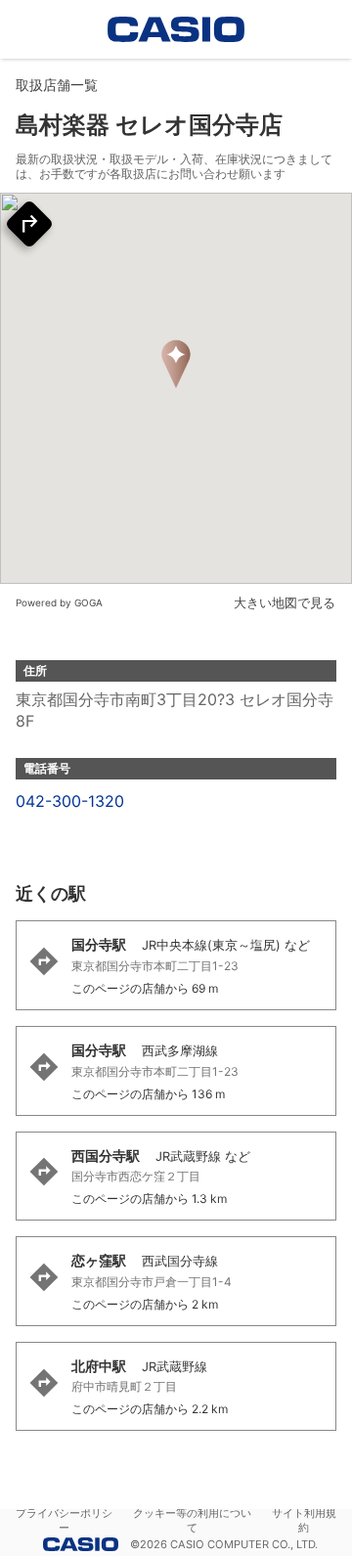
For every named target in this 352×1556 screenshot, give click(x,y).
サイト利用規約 (304, 1520)
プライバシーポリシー (64, 1520)
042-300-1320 (70, 801)
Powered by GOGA (59, 602)
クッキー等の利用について (192, 1520)
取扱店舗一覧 (57, 84)
